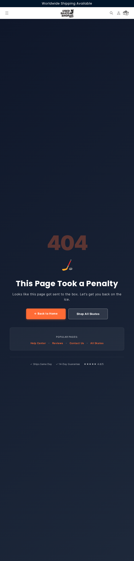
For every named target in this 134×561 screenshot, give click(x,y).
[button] (6, 13)
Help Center (38, 343)
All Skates (96, 343)
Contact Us (77, 343)
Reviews (57, 343)
